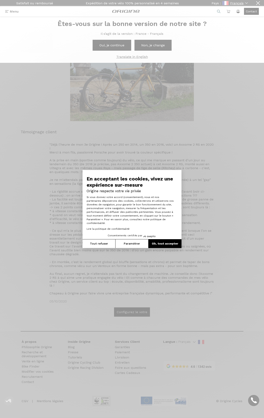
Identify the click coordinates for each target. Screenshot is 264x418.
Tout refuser (99, 243)
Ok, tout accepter (165, 243)
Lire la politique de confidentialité (108, 228)
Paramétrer (132, 243)
